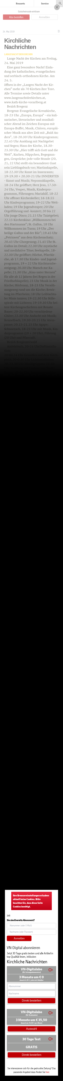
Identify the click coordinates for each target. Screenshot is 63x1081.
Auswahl (31, 1028)
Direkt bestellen (31, 1000)
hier (47, 1072)
